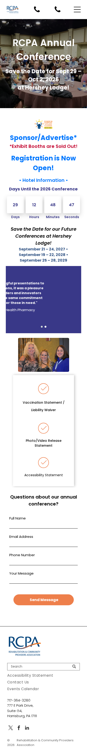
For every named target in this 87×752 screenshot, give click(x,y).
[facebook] (18, 728)
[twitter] (10, 728)
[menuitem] (43, 675)
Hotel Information (43, 180)
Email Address (21, 536)
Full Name (17, 518)
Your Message (21, 573)
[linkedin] (26, 728)
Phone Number (22, 554)
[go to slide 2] (45, 327)
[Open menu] (77, 9)
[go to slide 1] (42, 327)
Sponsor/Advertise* (43, 137)
